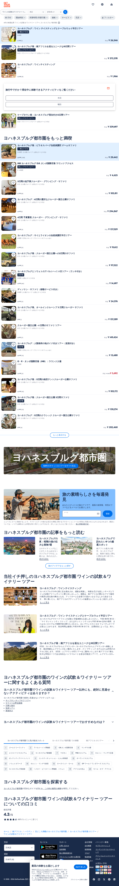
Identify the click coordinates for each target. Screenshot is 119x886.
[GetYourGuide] (7, 4)
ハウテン (28, 831)
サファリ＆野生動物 (14, 703)
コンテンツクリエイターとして (105, 850)
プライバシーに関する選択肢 (69, 857)
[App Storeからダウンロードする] (48, 856)
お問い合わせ (64, 846)
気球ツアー (10, 708)
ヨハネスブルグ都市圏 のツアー (83, 831)
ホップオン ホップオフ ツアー (18, 701)
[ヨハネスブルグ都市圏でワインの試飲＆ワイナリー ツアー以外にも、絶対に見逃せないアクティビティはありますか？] (112, 691)
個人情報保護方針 (82, 524)
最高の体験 (56, 789)
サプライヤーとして (103, 846)
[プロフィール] (111, 4)
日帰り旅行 (10, 706)
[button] (59, 35)
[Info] (59, 23)
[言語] (102, 4)
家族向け (9, 711)
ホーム (6, 831)
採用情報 (88, 849)
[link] (59, 35)
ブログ (87, 853)
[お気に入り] (93, 4)
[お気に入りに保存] (13, 30)
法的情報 (62, 849)
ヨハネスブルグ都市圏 (13, 789)
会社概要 (88, 846)
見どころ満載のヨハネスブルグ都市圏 (51, 831)
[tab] (26, 740)
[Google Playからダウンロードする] (48, 847)
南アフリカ (17, 831)
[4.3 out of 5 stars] (11, 819)
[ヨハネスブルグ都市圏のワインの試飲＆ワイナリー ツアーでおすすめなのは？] (112, 721)
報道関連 (88, 857)
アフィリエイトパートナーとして (105, 857)
